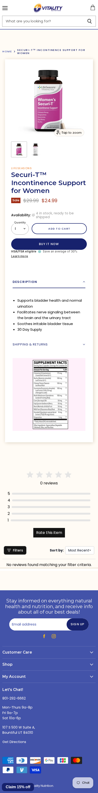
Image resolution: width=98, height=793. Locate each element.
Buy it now (49, 244)
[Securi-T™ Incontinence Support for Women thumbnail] (19, 149)
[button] (49, 282)
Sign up (78, 624)
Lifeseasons (21, 168)
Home (7, 51)
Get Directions (14, 741)
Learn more (19, 256)
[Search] (89, 21)
